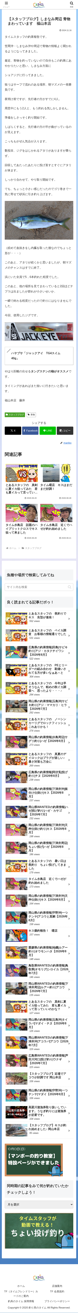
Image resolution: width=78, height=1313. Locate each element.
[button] (65, 431)
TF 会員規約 (57, 1291)
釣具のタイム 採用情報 (21, 1301)
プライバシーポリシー (57, 1301)
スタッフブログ (16, 414)
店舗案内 (57, 1285)
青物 (32, 414)
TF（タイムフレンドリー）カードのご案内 (21, 1293)
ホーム (21, 1285)
